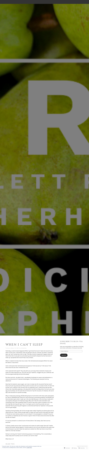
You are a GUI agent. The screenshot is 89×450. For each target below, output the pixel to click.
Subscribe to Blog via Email (71, 342)
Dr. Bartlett (23, 348)
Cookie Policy (29, 447)
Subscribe (64, 355)
